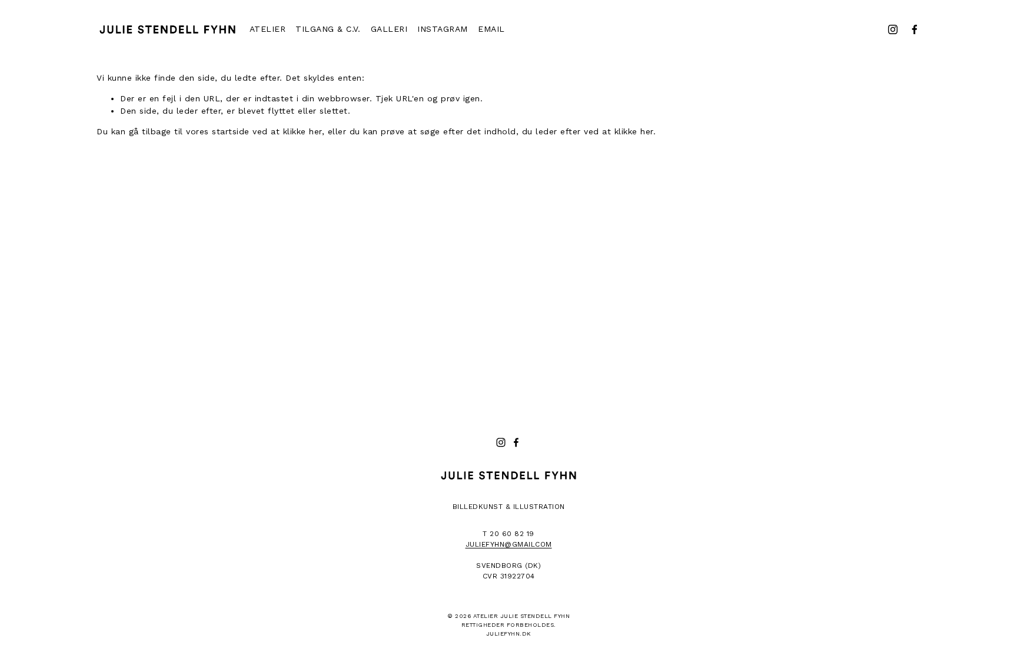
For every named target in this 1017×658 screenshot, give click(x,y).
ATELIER (268, 29)
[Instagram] (893, 29)
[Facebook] (914, 29)
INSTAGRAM (442, 29)
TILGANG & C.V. (327, 29)
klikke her (302, 131)
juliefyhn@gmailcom (509, 544)
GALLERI (389, 29)
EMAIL (491, 29)
